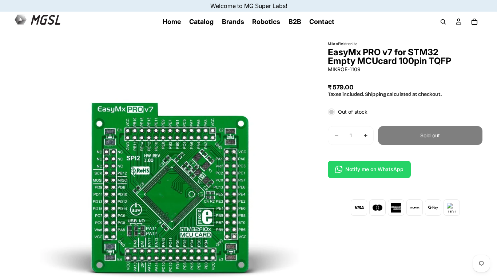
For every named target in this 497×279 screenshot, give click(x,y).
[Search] (443, 22)
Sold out (430, 135)
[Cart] (474, 22)
